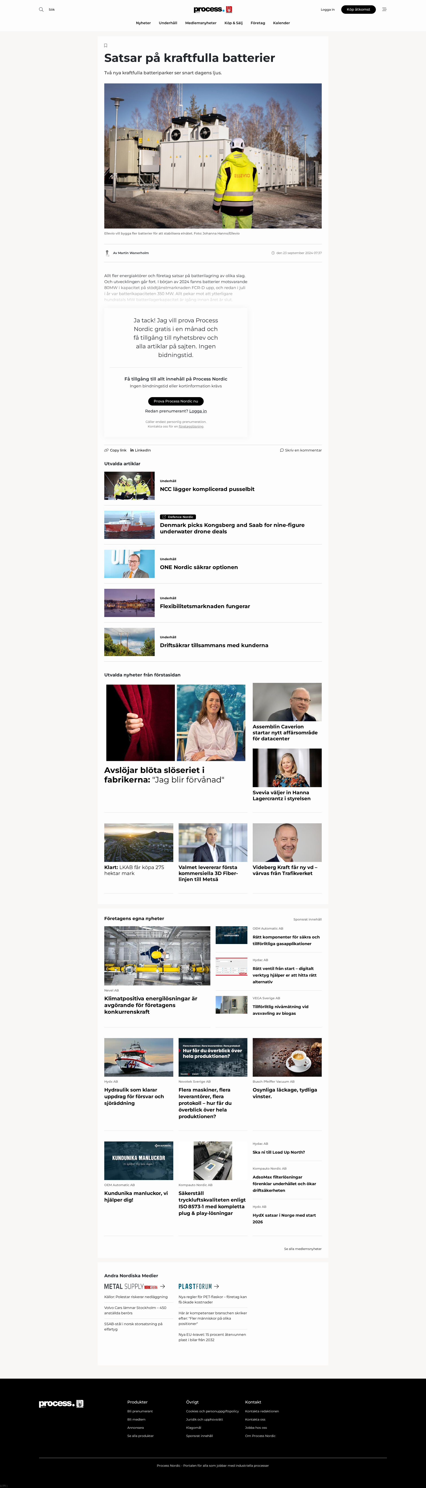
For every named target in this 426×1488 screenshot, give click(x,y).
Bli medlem (136, 1419)
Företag (258, 23)
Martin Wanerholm (133, 253)
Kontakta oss (255, 1419)
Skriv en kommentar (303, 450)
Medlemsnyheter (201, 23)
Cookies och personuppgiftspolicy (212, 1411)
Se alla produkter (140, 1436)
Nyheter (143, 23)
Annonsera (135, 1428)
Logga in (198, 411)
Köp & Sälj (234, 23)
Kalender (281, 23)
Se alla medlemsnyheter (303, 1249)
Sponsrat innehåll (199, 1436)
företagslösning (191, 426)
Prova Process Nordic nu (176, 401)
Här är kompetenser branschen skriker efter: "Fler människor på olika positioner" (213, 1318)
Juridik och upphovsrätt (204, 1419)
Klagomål (193, 1428)
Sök (52, 10)
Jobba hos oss (256, 1428)
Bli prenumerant (140, 1411)
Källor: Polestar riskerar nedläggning (136, 1297)
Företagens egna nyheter (134, 918)
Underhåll (168, 23)
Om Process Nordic (260, 1436)
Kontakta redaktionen (262, 1411)
